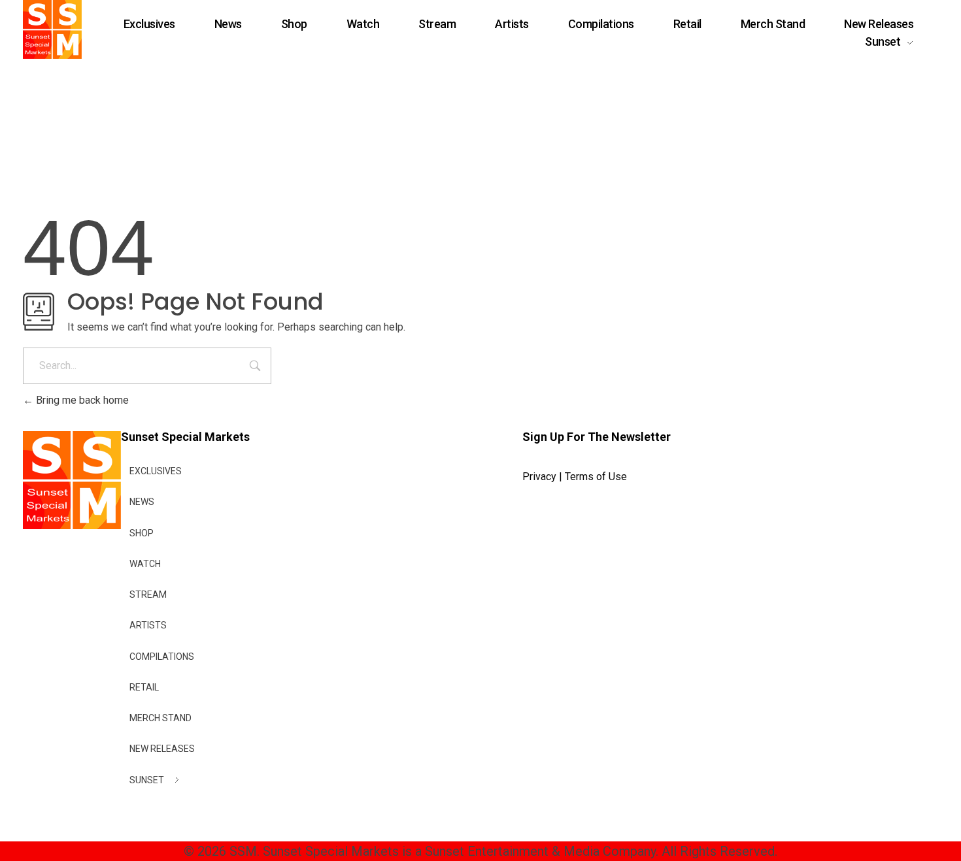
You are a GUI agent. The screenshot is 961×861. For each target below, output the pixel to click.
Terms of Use (596, 476)
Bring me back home (81, 400)
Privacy (539, 476)
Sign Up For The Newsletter (596, 437)
